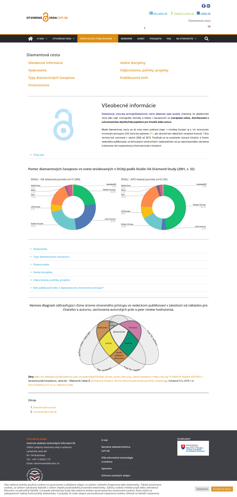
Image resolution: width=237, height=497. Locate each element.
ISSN (59, 385)
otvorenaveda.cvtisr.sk (45, 412)
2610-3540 (67, 385)
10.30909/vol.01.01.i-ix (44, 385)
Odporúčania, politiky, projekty (144, 70)
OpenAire (106, 468)
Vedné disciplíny (133, 63)
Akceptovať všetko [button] (222, 488)
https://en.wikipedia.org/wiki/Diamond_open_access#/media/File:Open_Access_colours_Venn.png (83, 376)
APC (151, 133)
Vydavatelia (37, 70)
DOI (30, 385)
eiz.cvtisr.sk (160, 13)
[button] (45, 38)
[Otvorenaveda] (30, 38)
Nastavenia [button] (202, 488)
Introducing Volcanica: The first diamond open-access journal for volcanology (129, 381)
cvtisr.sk (205, 13)
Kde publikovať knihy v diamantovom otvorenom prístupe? (68, 287)
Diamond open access (44, 407)
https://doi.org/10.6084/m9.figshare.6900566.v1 (178, 376)
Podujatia (156, 38)
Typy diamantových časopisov (51, 77)
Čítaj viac (38, 154)
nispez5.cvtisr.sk (184, 13)
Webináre (126, 38)
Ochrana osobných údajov (115, 475)
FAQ (169, 38)
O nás (40, 38)
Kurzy (140, 38)
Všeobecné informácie (45, 63)
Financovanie (38, 85)
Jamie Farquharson (142, 376)
